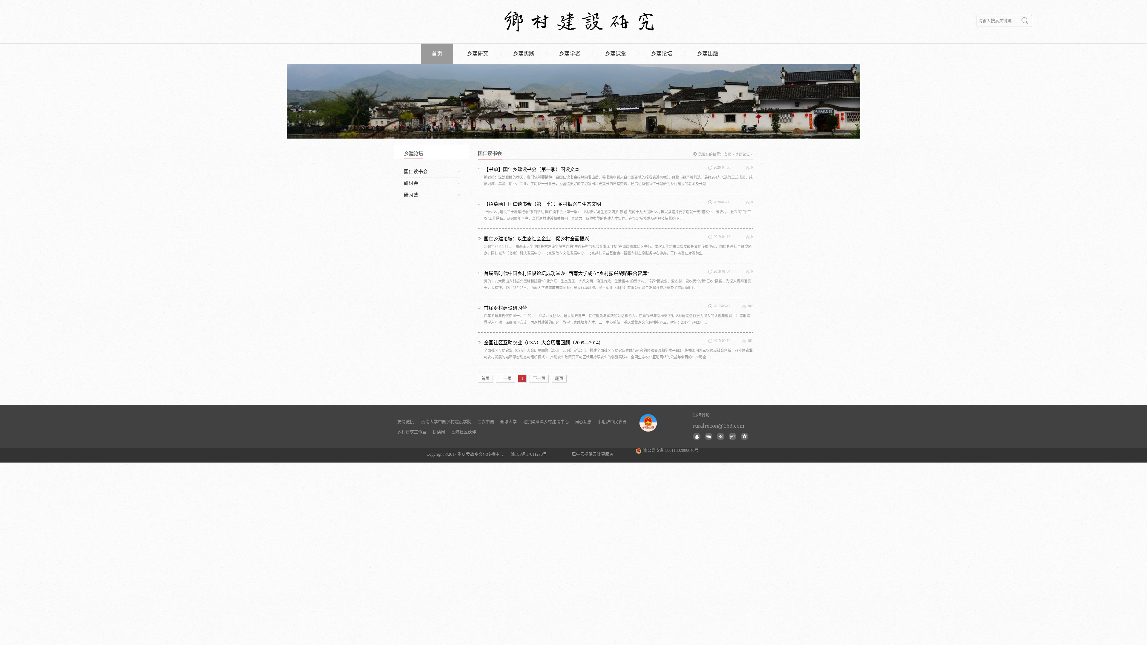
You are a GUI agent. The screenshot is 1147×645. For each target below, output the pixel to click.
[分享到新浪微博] (720, 436)
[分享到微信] (708, 436)
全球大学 (508, 422)
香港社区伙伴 (463, 432)
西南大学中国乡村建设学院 (446, 422)
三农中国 (485, 422)
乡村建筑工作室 (412, 432)
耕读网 (439, 432)
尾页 (559, 378)
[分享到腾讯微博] (732, 436)
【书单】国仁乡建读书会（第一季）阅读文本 (531, 169)
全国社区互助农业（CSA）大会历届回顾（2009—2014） (543, 342)
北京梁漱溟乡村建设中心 (546, 422)
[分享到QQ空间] (744, 436)
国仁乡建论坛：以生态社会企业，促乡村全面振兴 (536, 238)
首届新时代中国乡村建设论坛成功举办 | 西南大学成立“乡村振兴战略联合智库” (566, 273)
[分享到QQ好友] (696, 436)
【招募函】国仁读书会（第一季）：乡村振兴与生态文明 (542, 204)
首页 (437, 54)
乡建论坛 (742, 154)
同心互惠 (583, 422)
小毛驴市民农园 (612, 422)
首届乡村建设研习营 (505, 308)
